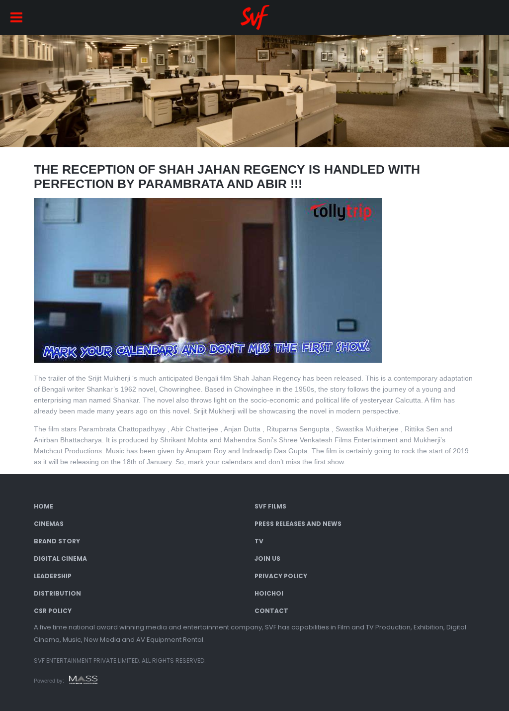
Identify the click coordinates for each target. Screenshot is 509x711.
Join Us (267, 558)
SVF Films (270, 506)
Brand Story (57, 541)
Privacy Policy (280, 576)
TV (258, 541)
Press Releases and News (297, 523)
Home (43, 506)
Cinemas (49, 523)
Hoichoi (268, 593)
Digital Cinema (60, 558)
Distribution (57, 593)
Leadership (53, 576)
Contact (271, 611)
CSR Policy (53, 611)
